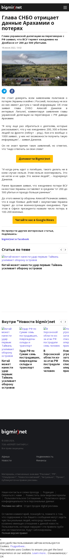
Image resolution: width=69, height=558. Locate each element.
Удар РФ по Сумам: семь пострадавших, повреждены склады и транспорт (29, 359)
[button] (61, 250)
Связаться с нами (12, 495)
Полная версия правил (14, 533)
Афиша (6, 456)
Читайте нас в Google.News (34, 220)
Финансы (41, 460)
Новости (7, 460)
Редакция (48, 492)
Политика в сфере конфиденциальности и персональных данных (33, 500)
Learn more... (39, 553)
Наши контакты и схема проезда (20, 492)
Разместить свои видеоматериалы (46, 495)
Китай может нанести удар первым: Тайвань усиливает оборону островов (32, 266)
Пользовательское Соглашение (22, 498)
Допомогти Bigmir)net (34, 159)
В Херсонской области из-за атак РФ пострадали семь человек (52, 361)
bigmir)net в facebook (15, 239)
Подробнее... (18, 546)
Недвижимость (44, 456)
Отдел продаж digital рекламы (41, 505)
